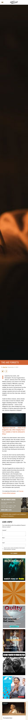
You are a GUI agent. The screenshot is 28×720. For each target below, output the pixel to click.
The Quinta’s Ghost (7, 718)
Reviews (5, 704)
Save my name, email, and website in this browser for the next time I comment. (14, 548)
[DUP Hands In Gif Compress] (14, 630)
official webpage (12, 492)
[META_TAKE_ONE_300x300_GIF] (14, 653)
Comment (4, 530)
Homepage (5, 703)
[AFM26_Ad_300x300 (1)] (14, 677)
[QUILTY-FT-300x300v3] (14, 606)
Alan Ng (5, 367)
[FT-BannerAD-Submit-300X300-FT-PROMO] (14, 582)
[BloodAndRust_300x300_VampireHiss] (14, 559)
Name (3, 537)
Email (3, 542)
